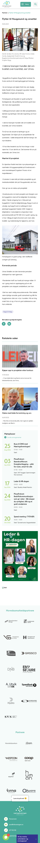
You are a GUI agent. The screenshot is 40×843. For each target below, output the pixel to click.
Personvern (13, 819)
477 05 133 (12, 830)
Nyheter (4, 13)
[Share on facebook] (4, 325)
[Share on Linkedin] (9, 325)
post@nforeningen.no (16, 824)
